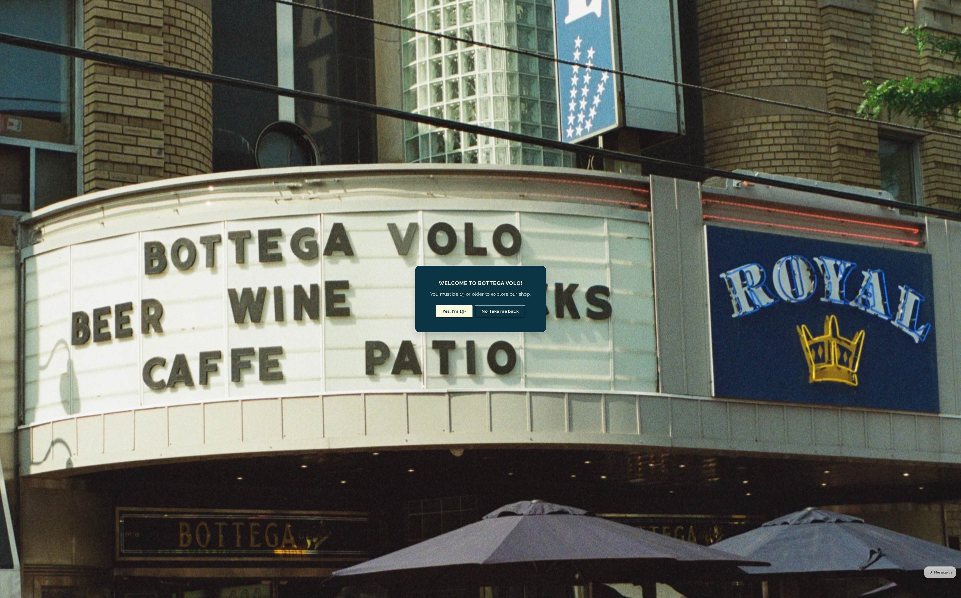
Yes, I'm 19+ (454, 311)
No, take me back (500, 311)
